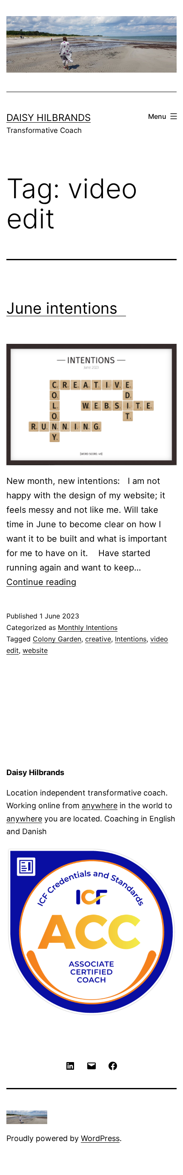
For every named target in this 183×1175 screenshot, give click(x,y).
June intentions (66, 308)
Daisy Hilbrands (48, 117)
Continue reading (41, 582)
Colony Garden (57, 639)
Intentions (130, 639)
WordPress (100, 1138)
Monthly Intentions (87, 627)
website (35, 650)
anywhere (99, 805)
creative (98, 639)
